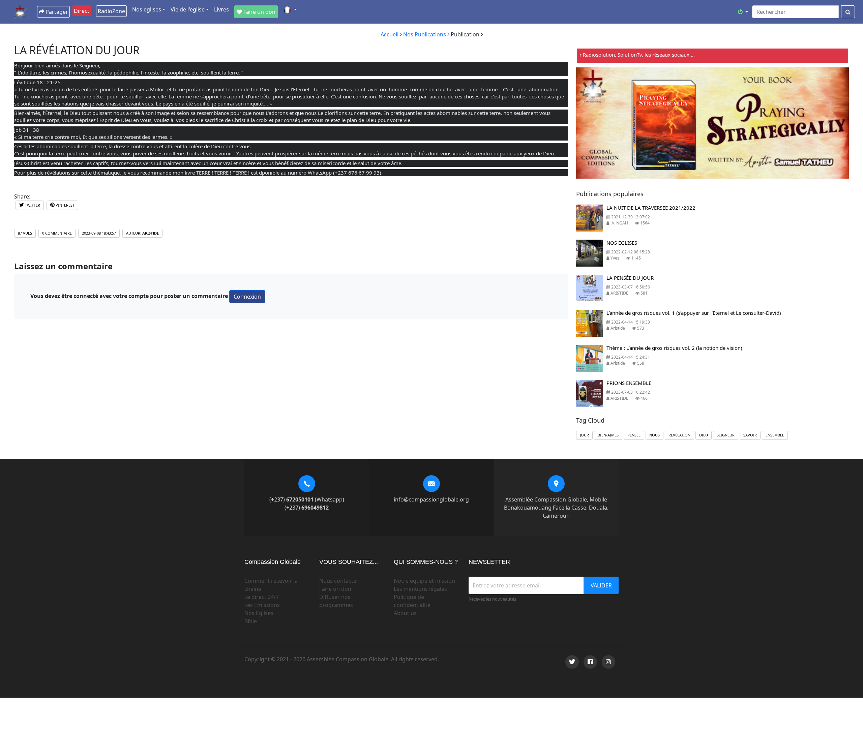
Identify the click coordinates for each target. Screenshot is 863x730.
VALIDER (601, 585)
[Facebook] (590, 662)
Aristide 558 (626, 363)
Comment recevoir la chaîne (271, 584)
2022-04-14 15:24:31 (630, 357)
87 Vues (25, 233)
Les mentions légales (420, 588)
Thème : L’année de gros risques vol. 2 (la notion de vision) (674, 347)
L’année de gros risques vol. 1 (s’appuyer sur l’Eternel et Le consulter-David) (693, 312)
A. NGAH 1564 (629, 223)
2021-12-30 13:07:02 (630, 217)
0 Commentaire (57, 233)
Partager (56, 12)
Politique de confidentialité (412, 601)
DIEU (703, 434)
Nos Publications (425, 34)
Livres (221, 9)
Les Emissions (262, 605)
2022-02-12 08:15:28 (630, 252)
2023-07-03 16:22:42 (630, 392)
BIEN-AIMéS (608, 434)
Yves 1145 (625, 258)
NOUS (654, 434)
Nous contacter (339, 580)
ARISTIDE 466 (628, 398)
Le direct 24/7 (261, 597)
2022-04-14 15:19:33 (630, 322)
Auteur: (142, 233)
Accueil (390, 34)
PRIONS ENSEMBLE (628, 382)
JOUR (584, 434)
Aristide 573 (626, 328)
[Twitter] (572, 662)
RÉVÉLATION (679, 434)
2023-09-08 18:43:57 (99, 233)
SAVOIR (750, 434)
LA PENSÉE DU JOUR (630, 277)
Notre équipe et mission (424, 580)
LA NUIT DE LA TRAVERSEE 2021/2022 (650, 207)
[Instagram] (608, 662)
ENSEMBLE (775, 434)
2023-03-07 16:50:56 (630, 287)
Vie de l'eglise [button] (188, 9)
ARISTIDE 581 (628, 293)
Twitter (32, 205)
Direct (81, 10)
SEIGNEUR (726, 434)
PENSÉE (634, 434)
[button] (289, 10)
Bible (250, 621)
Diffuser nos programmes (336, 601)
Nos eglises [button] (146, 9)
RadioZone (111, 11)
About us (405, 613)
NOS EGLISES (621, 242)
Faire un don (335, 588)
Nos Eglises (258, 613)
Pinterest (65, 205)
